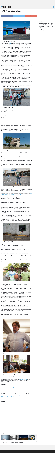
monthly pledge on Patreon (22, 395)
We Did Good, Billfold (43, 20)
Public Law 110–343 (6, 123)
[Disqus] (27, 416)
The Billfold (6, 7)
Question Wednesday (43, 21)
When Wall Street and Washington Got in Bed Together (12, 387)
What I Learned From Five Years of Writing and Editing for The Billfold (46, 24)
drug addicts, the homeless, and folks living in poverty (16, 194)
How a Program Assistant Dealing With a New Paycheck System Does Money (46, 28)
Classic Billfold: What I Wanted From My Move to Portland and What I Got (46, 31)
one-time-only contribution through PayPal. (16, 395)
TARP (10, 43)
